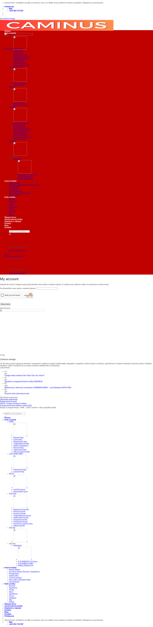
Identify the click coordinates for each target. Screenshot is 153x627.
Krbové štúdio (10, 181)
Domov (7, 31)
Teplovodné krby (20, 63)
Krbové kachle (19, 139)
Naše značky (9, 197)
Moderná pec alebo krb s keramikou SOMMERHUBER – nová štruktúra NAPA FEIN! (37, 388)
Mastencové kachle (21, 123)
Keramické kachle (20, 135)
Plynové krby (18, 61)
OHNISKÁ (17, 159)
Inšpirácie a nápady (12, 221)
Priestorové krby (19, 83)
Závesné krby (18, 85)
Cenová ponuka (15, 191)
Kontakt (7, 227)
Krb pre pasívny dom (21, 65)
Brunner (12, 199)
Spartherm (13, 201)
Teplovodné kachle (20, 131)
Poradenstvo (14, 187)
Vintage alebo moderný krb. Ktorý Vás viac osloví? (24, 375)
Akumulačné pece (20, 105)
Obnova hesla (5, 304)
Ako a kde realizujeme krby (19, 193)
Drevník (12, 141)
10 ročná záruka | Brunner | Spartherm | (24, 185)
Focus (11, 209)
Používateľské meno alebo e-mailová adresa (18, 288)
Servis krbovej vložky (13, 219)
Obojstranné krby (20, 55)
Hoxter (11, 203)
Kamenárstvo (14, 195)
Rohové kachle (19, 125)
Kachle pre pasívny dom (23, 137)
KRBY (11, 35)
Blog (6, 225)
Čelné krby (17, 53)
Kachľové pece (19, 103)
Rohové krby (18, 51)
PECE (11, 87)
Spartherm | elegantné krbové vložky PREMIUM (23, 381)
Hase (11, 205)
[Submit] (10, 234)
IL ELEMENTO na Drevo (27, 175)
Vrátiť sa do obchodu (17, 251)
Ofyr (10, 213)
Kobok (11, 215)
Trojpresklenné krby (21, 57)
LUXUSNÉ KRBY (16, 67)
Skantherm (13, 207)
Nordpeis (12, 211)
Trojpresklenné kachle (22, 129)
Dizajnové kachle (20, 133)
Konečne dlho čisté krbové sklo (16, 394)
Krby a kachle (10, 33)
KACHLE (12, 107)
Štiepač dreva (10, 217)
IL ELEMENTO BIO (25, 177)
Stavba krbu (13, 189)
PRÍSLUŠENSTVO (25, 179)
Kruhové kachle (19, 127)
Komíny (7, 223)
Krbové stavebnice (20, 59)
